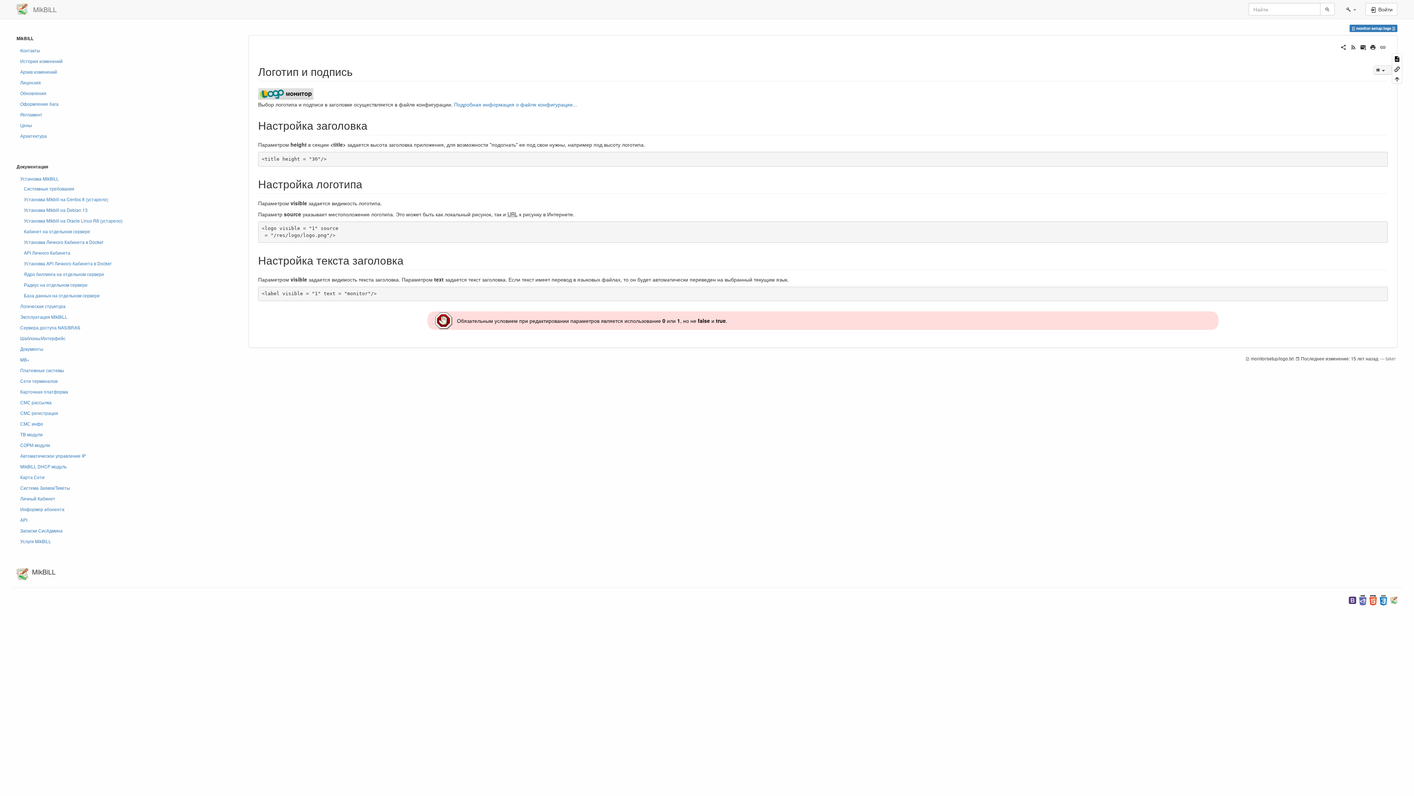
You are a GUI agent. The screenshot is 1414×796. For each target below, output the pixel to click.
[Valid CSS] (1383, 599)
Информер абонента (42, 509)
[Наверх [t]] (1397, 78)
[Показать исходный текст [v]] (1397, 58)
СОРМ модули (35, 445)
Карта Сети (32, 477)
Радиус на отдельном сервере (56, 285)
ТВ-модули (31, 434)
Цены (26, 125)
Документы (31, 349)
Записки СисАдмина (41, 530)
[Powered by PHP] (1362, 599)
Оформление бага (39, 104)
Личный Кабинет (37, 498)
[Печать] (1373, 46)
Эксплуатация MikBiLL (43, 317)
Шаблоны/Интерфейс (43, 338)
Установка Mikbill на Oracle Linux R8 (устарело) (73, 220)
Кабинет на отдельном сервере (57, 231)
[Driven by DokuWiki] (1393, 599)
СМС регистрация (39, 413)
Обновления (33, 93)
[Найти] (1327, 9)
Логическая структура (43, 306)
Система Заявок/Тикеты (45, 488)
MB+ (24, 359)
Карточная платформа (44, 391)
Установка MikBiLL (39, 178)
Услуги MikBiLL (35, 541)
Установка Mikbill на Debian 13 (56, 210)
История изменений (41, 61)
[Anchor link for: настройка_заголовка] (373, 124)
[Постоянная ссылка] (1383, 46)
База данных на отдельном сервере (62, 295)
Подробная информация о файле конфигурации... (515, 104)
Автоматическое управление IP (53, 456)
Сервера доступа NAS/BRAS (50, 327)
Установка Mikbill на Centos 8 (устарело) (66, 199)
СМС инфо (31, 423)
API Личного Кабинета (47, 252)
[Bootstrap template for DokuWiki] (1352, 599)
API (23, 520)
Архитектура (33, 136)
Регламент (31, 114)
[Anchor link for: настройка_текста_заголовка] (409, 259)
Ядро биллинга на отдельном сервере (64, 274)
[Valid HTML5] (1373, 599)
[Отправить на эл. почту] (1363, 46)
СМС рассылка (36, 402)
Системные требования (49, 188)
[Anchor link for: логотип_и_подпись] (358, 71)
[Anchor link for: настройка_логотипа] (367, 183)
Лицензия (30, 82)
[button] (1351, 9)
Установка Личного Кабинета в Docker (63, 242)
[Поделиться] (1343, 46)
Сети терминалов (38, 381)
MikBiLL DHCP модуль (43, 466)
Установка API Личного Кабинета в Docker (68, 263)
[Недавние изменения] (1353, 46)
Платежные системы (42, 370)
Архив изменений (38, 72)
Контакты (30, 50)
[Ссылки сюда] (1397, 68)
